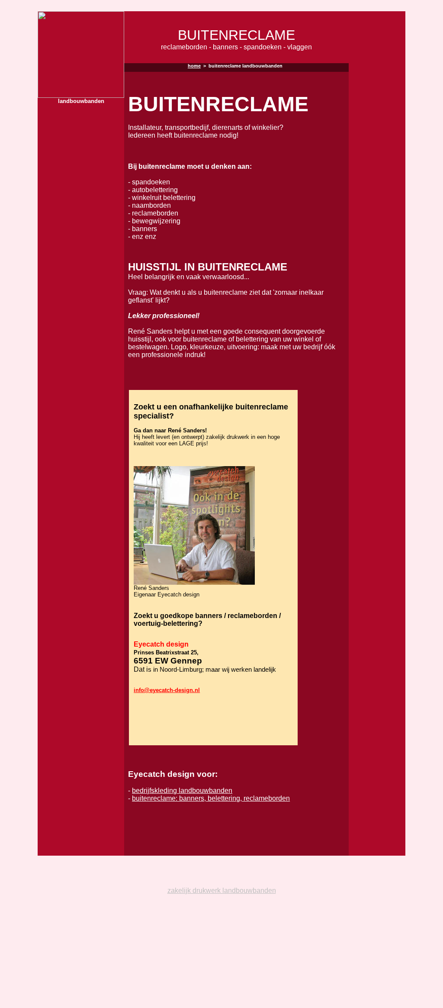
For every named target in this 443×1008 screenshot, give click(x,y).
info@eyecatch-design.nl (167, 690)
